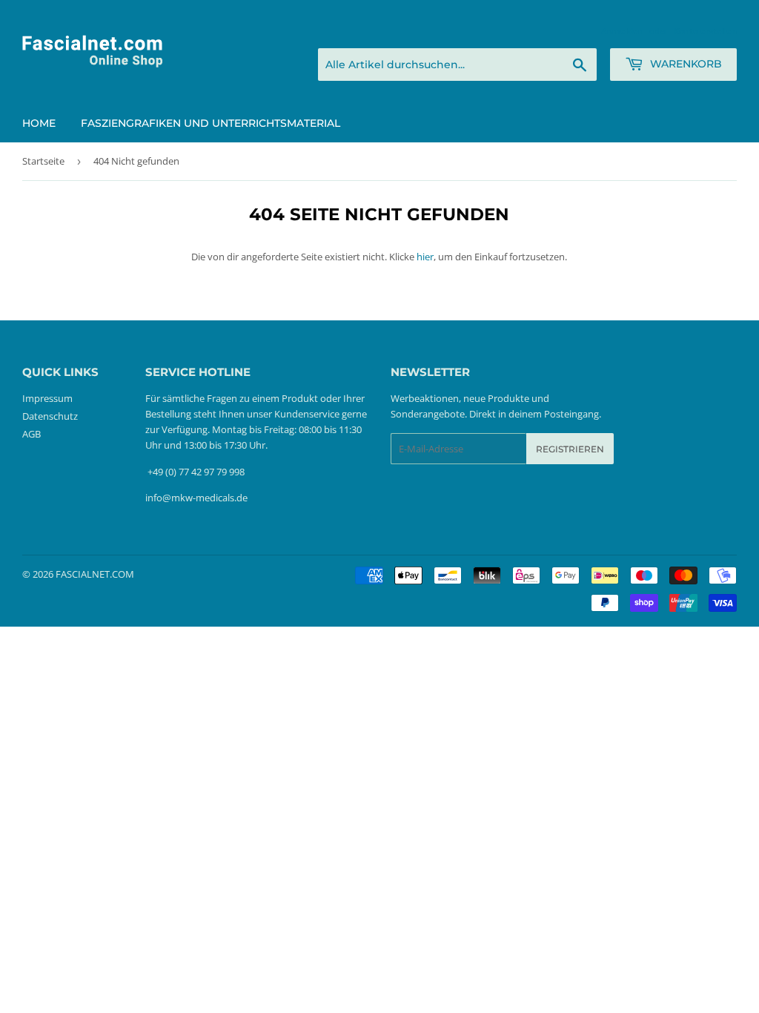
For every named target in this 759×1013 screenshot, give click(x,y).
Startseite (43, 161)
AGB (31, 433)
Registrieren (570, 449)
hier (425, 256)
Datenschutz (50, 416)
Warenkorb (684, 63)
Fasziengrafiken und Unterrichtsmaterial (210, 123)
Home (39, 123)
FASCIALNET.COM (95, 574)
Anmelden (622, 30)
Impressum (47, 398)
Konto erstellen (705, 30)
